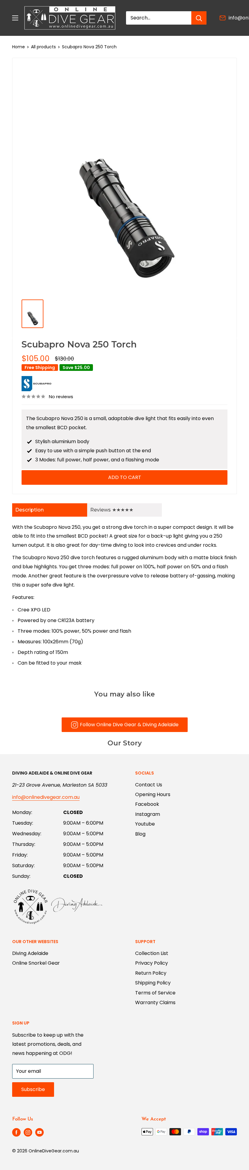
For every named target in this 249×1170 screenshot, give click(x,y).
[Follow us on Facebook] (16, 1132)
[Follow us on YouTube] (39, 1132)
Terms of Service (155, 992)
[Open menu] (15, 17)
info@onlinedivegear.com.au (46, 797)
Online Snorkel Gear (36, 963)
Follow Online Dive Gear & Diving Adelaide (129, 724)
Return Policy (150, 973)
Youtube (145, 823)
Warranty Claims (155, 1002)
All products (43, 47)
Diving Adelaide (30, 953)
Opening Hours (152, 794)
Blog (140, 833)
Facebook (147, 804)
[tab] (49, 510)
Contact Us (148, 784)
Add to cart (124, 477)
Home (18, 47)
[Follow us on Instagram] (28, 1132)
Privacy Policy (151, 963)
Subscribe (33, 1089)
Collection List (151, 953)
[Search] (198, 18)
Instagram (147, 814)
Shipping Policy (153, 982)
